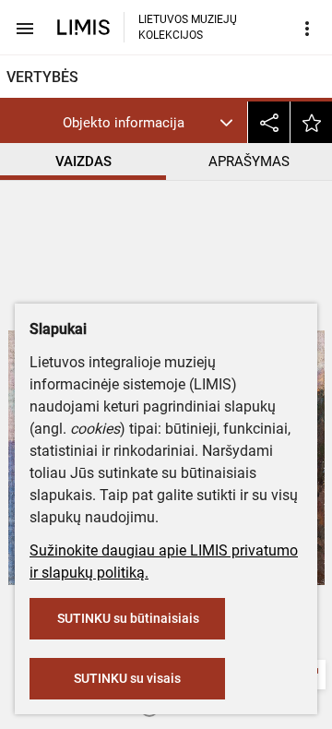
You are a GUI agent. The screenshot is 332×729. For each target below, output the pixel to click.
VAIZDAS (83, 161)
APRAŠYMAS (249, 161)
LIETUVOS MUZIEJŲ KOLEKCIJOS (187, 27)
